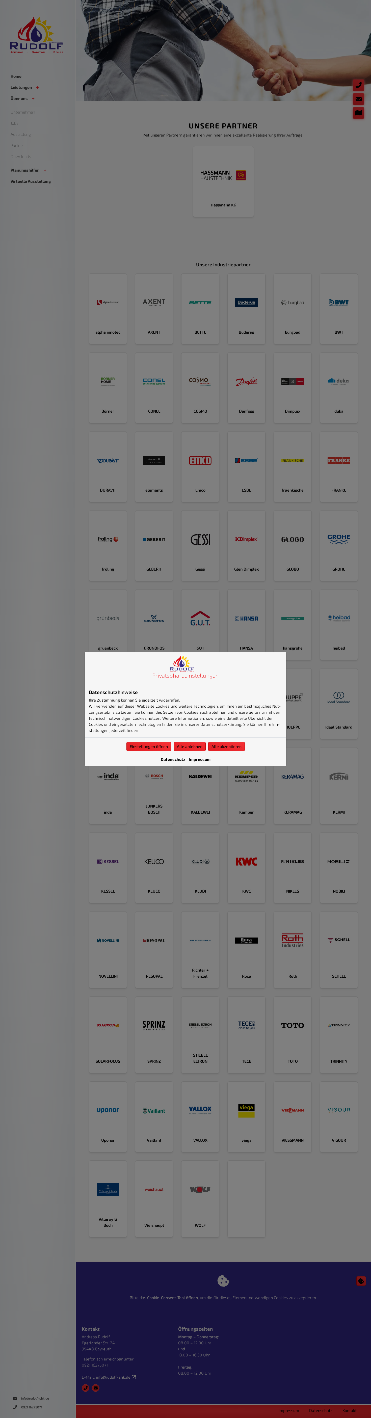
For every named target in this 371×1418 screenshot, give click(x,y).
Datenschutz (173, 759)
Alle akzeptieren (226, 746)
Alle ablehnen (189, 746)
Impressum (199, 759)
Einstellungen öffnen (149, 746)
